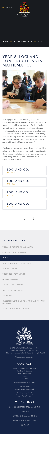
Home (5, 41)
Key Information (23, 41)
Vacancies (7, 295)
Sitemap (9, 353)
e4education (29, 357)
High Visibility (41, 353)
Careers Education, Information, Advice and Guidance (23, 302)
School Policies (9, 268)
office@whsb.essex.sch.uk (24, 389)
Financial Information (13, 285)
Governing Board (10, 279)
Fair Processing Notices (13, 290)
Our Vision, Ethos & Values (14, 252)
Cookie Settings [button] (32, 350)
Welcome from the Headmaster (17, 247)
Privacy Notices (17, 350)
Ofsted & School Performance (17, 263)
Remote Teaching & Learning (15, 309)
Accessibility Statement (24, 353)
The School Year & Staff (13, 274)
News (41, 41)
